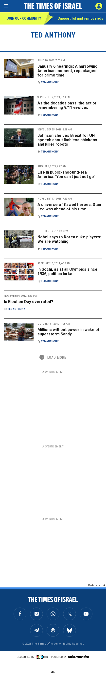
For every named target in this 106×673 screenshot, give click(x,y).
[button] (98, 6)
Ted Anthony (49, 82)
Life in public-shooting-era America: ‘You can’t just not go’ (66, 174)
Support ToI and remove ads (80, 18)
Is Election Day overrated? (28, 301)
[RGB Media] (43, 657)
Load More (56, 357)
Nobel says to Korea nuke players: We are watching (69, 239)
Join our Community (24, 18)
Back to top (95, 585)
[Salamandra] (78, 656)
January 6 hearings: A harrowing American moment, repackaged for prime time (67, 70)
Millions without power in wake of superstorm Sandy (68, 331)
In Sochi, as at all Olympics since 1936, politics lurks (67, 271)
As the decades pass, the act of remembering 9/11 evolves (67, 105)
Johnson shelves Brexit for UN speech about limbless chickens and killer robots (67, 140)
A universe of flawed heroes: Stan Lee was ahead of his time (69, 206)
